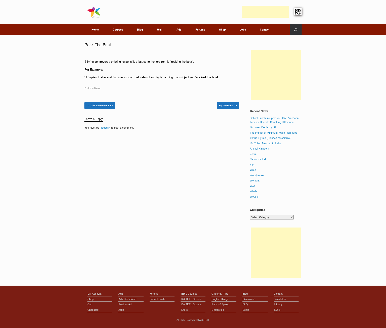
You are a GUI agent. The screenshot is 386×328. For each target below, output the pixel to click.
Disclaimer (248, 299)
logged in (105, 127)
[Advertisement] (265, 12)
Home (95, 29)
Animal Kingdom (259, 148)
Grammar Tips (219, 293)
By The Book (228, 105)
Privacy (278, 304)
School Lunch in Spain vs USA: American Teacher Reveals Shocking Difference (274, 120)
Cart (89, 304)
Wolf (252, 186)
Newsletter (280, 299)
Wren (253, 170)
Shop (222, 29)
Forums (200, 29)
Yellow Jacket (258, 159)
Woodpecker (257, 175)
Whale (253, 191)
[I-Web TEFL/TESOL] (94, 12)
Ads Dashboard (127, 299)
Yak (252, 164)
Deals (245, 310)
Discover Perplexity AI (263, 127)
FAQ (245, 304)
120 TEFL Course (191, 299)
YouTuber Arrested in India (265, 143)
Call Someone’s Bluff (100, 105)
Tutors (184, 310)
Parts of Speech (220, 304)
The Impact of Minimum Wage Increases (273, 132)
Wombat (255, 180)
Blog (140, 29)
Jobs (243, 29)
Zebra (253, 154)
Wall (159, 29)
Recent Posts (157, 299)
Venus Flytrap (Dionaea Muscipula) (270, 138)
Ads (179, 29)
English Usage (219, 299)
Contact (264, 29)
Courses (118, 29)
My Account (94, 293)
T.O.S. (277, 310)
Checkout (93, 310)
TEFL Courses (189, 293)
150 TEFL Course (191, 304)
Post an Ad (124, 304)
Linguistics (217, 310)
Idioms (97, 87)
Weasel (254, 196)
